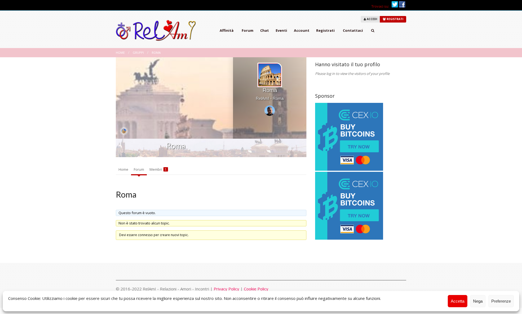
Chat (264, 30)
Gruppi (138, 52)
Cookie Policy (256, 288)
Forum (247, 30)
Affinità (227, 30)
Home (120, 52)
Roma (156, 52)
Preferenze (501, 301)
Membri (158, 169)
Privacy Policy (226, 288)
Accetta (457, 301)
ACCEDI (371, 19)
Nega (478, 301)
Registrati (325, 30)
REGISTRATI (394, 19)
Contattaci (353, 30)
